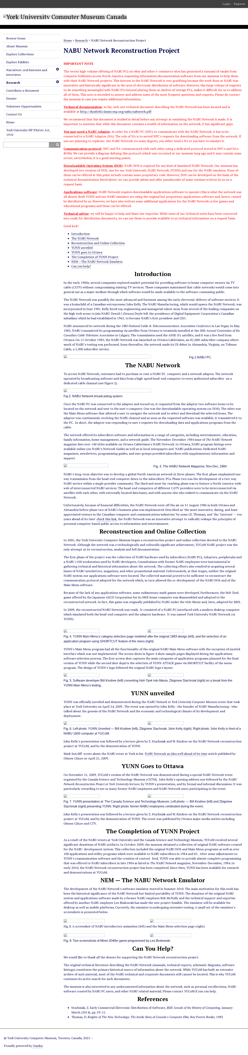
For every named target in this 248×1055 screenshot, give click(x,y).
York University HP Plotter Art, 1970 (28, 132)
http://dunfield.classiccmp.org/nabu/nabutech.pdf (115, 111)
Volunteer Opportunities (23, 106)
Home (10, 122)
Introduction (80, 234)
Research (13, 82)
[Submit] (57, 145)
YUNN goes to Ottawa (86, 252)
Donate (11, 98)
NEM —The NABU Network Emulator (97, 261)
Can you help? (81, 266)
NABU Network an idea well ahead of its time (176, 754)
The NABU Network (85, 238)
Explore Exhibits (17, 62)
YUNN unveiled (82, 247)
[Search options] (52, 145)
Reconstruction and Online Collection (98, 243)
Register (239, 3)
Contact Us (14, 114)
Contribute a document (22, 90)
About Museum (17, 46)
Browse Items (15, 38)
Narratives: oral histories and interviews (26, 72)
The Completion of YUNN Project (94, 257)
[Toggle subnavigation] (57, 69)
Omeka (37, 1046)
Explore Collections (20, 54)
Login (226, 3)
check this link (106, 519)
